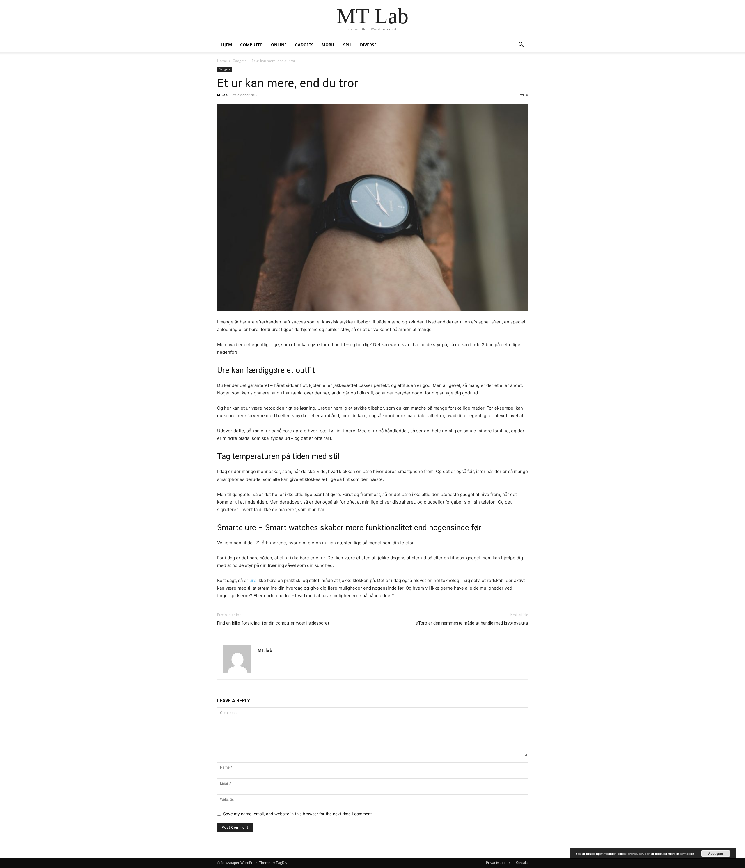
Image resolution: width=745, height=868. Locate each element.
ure (252, 580)
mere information (681, 853)
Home (222, 60)
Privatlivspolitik (498, 862)
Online (279, 44)
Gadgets (304, 44)
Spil (347, 44)
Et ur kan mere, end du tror (287, 83)
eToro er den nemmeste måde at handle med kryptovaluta (472, 623)
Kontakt (522, 862)
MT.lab (222, 95)
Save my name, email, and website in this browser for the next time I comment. (298, 813)
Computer (251, 44)
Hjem (226, 44)
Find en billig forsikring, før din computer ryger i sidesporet (273, 623)
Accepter (715, 853)
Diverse (368, 44)
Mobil (328, 44)
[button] (521, 45)
